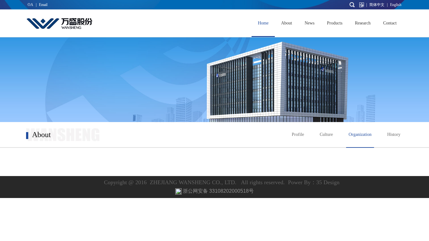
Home (263, 23)
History (393, 134)
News (309, 23)
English (395, 5)
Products (334, 23)
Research (363, 23)
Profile (298, 134)
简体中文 (376, 5)
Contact (390, 23)
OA (30, 5)
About (286, 23)
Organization (360, 134)
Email (43, 5)
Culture (326, 134)
